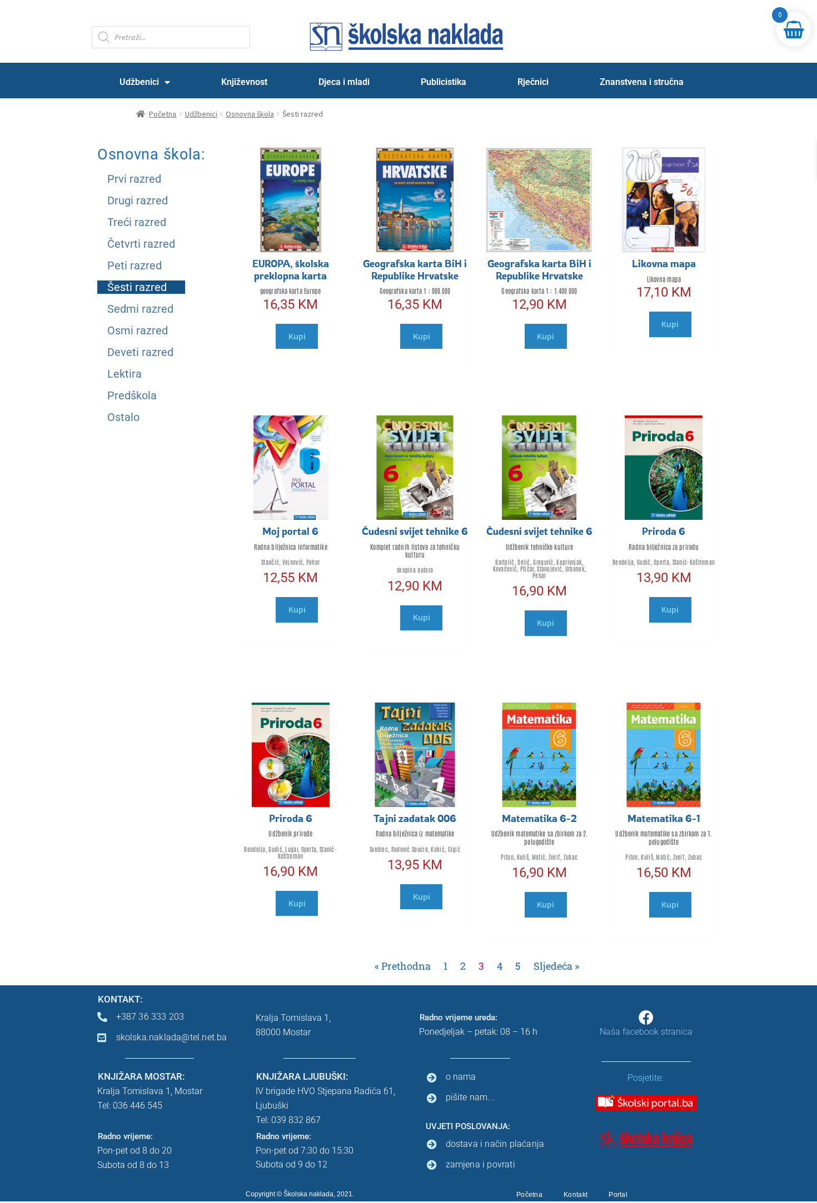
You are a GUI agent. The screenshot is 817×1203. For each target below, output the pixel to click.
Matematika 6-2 (539, 818)
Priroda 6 (663, 531)
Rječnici (533, 82)
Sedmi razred (140, 308)
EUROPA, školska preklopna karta (290, 269)
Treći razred (136, 222)
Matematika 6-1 (663, 818)
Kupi (297, 336)
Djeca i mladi (344, 82)
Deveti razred (140, 352)
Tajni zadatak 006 (414, 818)
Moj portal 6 (290, 531)
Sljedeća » (556, 966)
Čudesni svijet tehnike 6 (415, 531)
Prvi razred (134, 179)
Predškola (132, 395)
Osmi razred (137, 330)
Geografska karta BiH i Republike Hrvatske (415, 269)
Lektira (124, 373)
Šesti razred (137, 287)
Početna (162, 114)
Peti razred (134, 265)
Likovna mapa (664, 263)
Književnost (244, 82)
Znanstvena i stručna (642, 82)
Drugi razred (137, 200)
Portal (618, 1195)
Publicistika (443, 82)
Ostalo (123, 417)
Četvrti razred (141, 243)
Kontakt (575, 1195)
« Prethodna (403, 966)
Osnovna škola (250, 114)
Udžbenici (139, 82)
